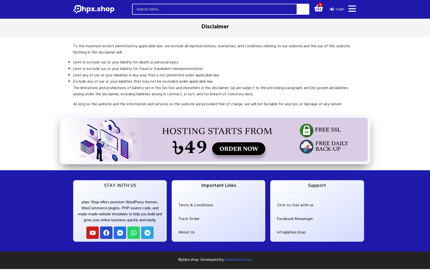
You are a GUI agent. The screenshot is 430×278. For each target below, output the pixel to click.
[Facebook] (106, 232)
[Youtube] (92, 232)
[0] (318, 9)
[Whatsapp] (133, 232)
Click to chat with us (295, 205)
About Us (186, 232)
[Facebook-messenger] (120, 232)
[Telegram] (147, 232)
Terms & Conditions (195, 205)
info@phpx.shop (291, 232)
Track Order (189, 219)
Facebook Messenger (295, 219)
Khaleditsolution (238, 259)
